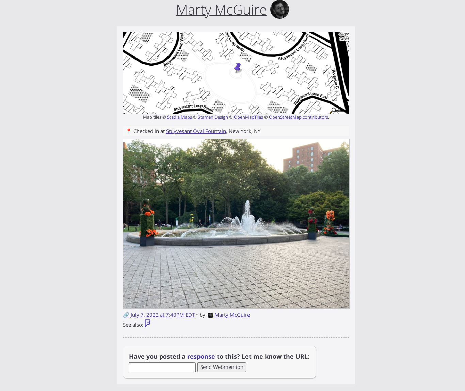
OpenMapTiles (248, 117)
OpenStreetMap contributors (298, 117)
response (201, 356)
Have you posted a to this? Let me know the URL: (219, 356)
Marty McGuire (232, 314)
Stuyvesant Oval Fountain (196, 131)
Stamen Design (213, 117)
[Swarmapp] (147, 324)
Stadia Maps (179, 117)
